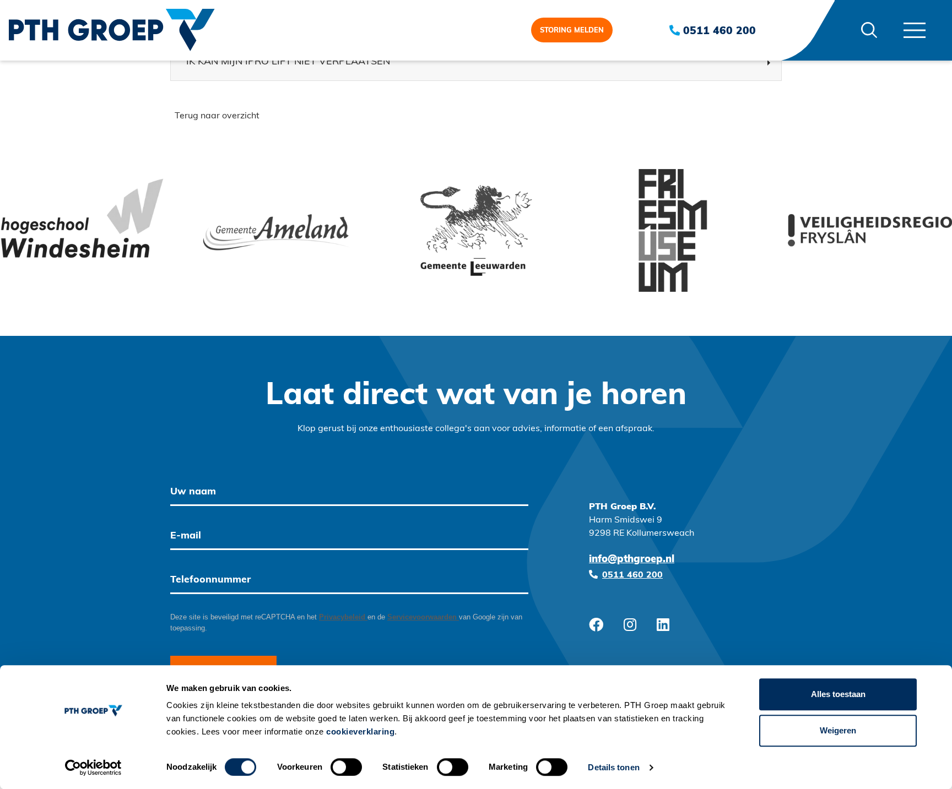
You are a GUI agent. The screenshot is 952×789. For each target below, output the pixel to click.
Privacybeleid (343, 617)
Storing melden (572, 30)
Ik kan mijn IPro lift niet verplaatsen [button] (288, 62)
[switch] (346, 767)
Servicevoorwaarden (423, 617)
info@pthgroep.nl (631, 560)
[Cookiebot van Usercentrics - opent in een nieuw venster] (93, 767)
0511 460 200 (718, 31)
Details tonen (613, 767)
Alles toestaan (838, 694)
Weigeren (838, 730)
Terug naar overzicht (217, 116)
